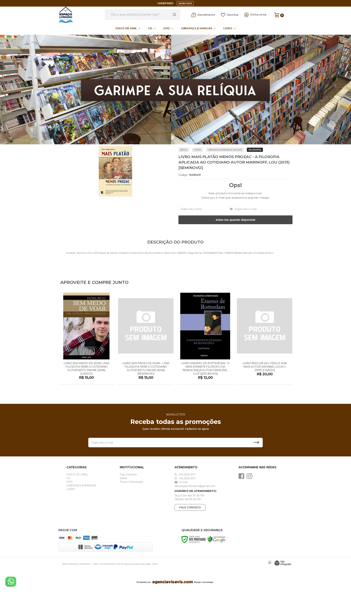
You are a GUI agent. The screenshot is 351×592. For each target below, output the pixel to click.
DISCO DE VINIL (77, 474)
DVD (70, 481)
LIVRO (197, 149)
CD (69, 478)
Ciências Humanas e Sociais (225, 149)
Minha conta (258, 14)
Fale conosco (190, 507)
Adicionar (92, 380)
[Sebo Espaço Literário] (80, 15)
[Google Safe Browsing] (216, 539)
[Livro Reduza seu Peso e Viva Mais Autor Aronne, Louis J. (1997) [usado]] (264, 339)
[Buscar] (173, 14)
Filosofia (255, 149)
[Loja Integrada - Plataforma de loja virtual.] (282, 563)
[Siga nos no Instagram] (250, 476)
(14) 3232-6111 (186, 474)
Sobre (123, 478)
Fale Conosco (128, 474)
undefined (165, 3)
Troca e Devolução (131, 481)
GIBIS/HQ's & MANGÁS (81, 485)
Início (183, 149)
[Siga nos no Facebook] (242, 476)
